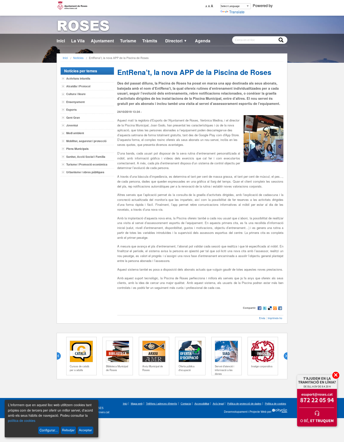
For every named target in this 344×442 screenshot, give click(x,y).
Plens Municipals (77, 149)
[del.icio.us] (270, 309)
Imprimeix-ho (275, 318)
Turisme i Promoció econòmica (86, 164)
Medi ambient (75, 133)
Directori (176, 41)
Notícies (78, 58)
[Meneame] (275, 309)
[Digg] (280, 309)
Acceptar (85, 430)
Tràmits (149, 41)
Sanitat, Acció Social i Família (85, 157)
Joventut (72, 125)
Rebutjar (68, 430)
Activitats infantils (78, 78)
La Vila (78, 41)
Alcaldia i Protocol (78, 86)
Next (283, 356)
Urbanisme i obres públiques (85, 172)
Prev (60, 356)
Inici (61, 41)
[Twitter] (265, 309)
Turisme (128, 41)
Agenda (202, 41)
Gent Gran (73, 117)
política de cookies (21, 420)
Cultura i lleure (76, 94)
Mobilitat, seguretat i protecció (86, 141)
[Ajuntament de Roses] (172, 26)
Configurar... (49, 430)
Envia (262, 318)
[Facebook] (259, 309)
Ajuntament (102, 41)
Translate (237, 12)
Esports (71, 109)
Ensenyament (75, 102)
